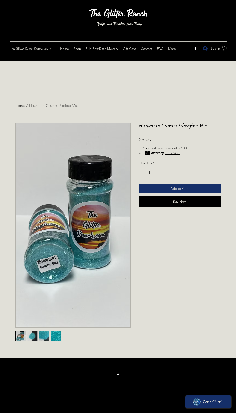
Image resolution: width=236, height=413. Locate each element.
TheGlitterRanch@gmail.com (30, 48)
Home (20, 105)
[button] (224, 48)
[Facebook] (195, 48)
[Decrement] (142, 172)
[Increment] (156, 172)
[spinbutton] (149, 172)
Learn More (172, 153)
